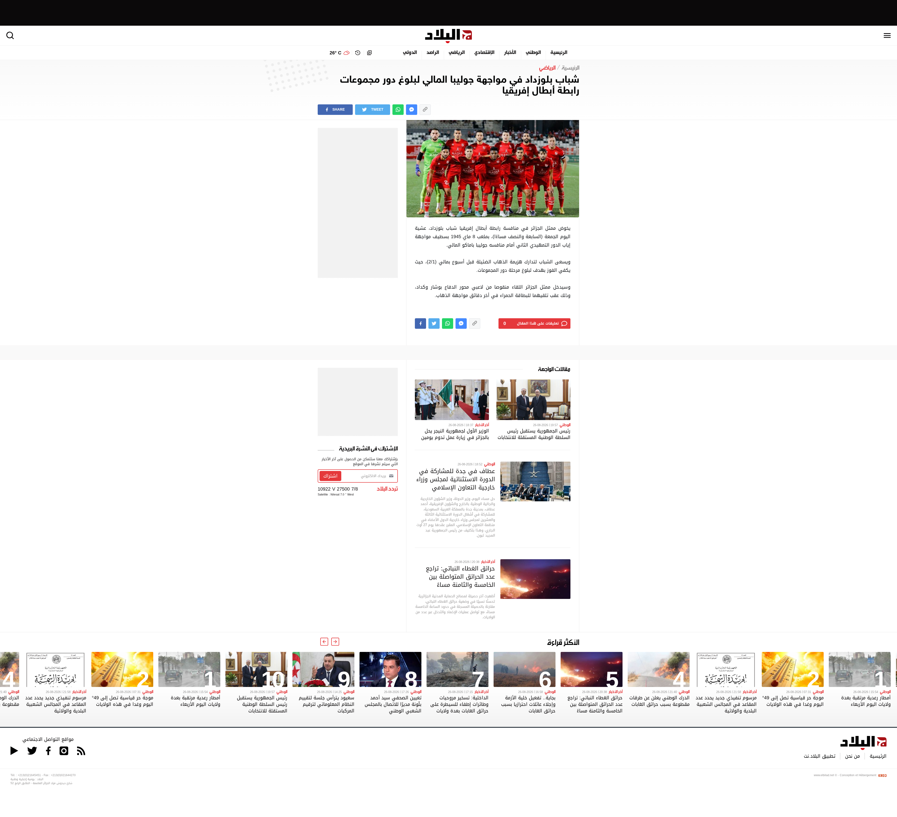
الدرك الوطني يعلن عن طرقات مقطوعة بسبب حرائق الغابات (659, 700)
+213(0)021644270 (63, 775)
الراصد (433, 52)
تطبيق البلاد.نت (819, 756)
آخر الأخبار (482, 424)
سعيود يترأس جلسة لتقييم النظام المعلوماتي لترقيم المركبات (326, 704)
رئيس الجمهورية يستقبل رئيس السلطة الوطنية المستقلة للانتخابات (534, 434)
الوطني (533, 52)
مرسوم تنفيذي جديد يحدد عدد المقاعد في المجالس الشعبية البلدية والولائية (726, 704)
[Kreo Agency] (881, 775)
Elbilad (448, 36)
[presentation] (335, 642)
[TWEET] (434, 323)
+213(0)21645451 (29, 775)
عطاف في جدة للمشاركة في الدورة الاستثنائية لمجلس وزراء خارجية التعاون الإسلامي (455, 479)
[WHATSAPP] (398, 109)
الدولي (410, 52)
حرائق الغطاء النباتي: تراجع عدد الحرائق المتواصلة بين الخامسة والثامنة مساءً (460, 576)
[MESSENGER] (411, 109)
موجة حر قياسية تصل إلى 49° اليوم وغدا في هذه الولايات (793, 700)
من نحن (852, 756)
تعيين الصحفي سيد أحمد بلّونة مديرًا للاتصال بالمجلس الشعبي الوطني (393, 704)
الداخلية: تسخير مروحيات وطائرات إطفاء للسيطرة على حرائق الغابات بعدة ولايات (459, 704)
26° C (335, 52)
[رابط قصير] (425, 109)
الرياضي (457, 52)
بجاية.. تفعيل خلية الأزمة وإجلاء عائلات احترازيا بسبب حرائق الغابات (528, 704)
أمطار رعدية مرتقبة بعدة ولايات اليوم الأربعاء (866, 700)
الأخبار (510, 52)
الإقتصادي (484, 52)
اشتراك (330, 476)
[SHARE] (420, 323)
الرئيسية (559, 52)
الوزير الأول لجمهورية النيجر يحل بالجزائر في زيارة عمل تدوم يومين (455, 434)
